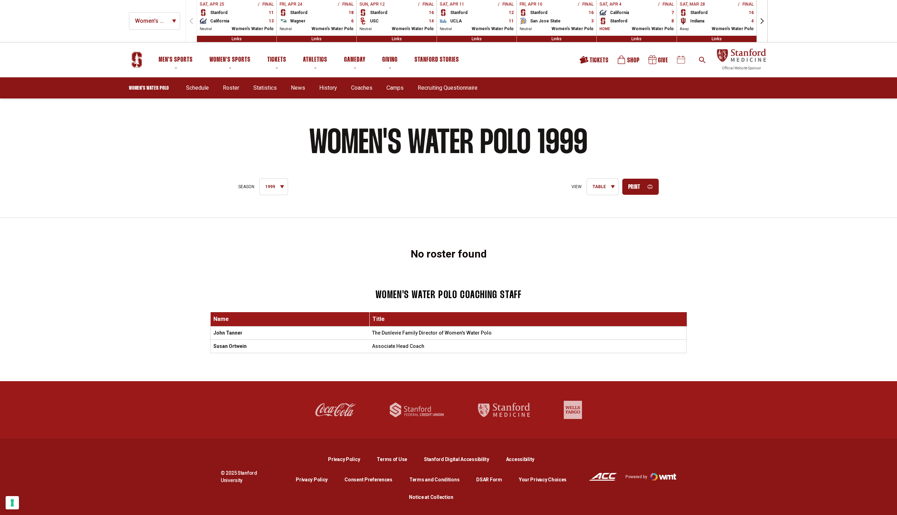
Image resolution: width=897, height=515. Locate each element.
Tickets (276, 60)
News (298, 87)
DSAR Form (489, 479)
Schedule (197, 87)
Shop (629, 62)
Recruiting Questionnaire (448, 87)
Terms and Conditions (434, 479)
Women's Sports (230, 60)
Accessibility (520, 459)
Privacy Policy (349, 459)
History (328, 87)
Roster (231, 87)
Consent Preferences (368, 479)
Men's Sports (176, 60)
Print (634, 187)
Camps (395, 87)
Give (659, 62)
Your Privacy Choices (543, 479)
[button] (762, 21)
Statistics (265, 87)
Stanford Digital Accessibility (462, 459)
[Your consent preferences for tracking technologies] (12, 502)
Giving (390, 60)
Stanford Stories (437, 61)
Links (237, 38)
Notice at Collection (431, 497)
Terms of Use (392, 459)
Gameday (354, 60)
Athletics (315, 60)
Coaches (361, 87)
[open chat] (886, 504)
